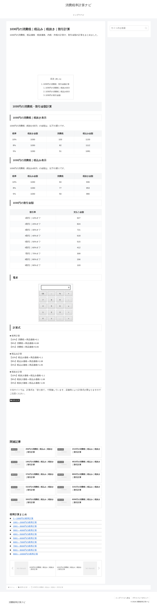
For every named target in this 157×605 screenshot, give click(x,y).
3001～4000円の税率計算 (25, 530)
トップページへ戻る (123, 598)
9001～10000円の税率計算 (25, 554)
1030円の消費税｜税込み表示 (57, 91)
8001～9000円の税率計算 (25, 550)
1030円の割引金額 (53, 95)
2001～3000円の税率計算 (25, 526)
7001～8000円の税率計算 (25, 546)
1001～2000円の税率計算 (25, 522)
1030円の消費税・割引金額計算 (56, 84)
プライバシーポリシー (140, 598)
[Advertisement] (56, 56)
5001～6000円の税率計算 (25, 538)
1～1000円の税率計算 (23, 518)
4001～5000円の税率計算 (25, 534)
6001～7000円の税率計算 (25, 542)
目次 (52, 79)
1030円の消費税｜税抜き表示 (57, 88)
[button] (146, 28)
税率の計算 (15, 400)
